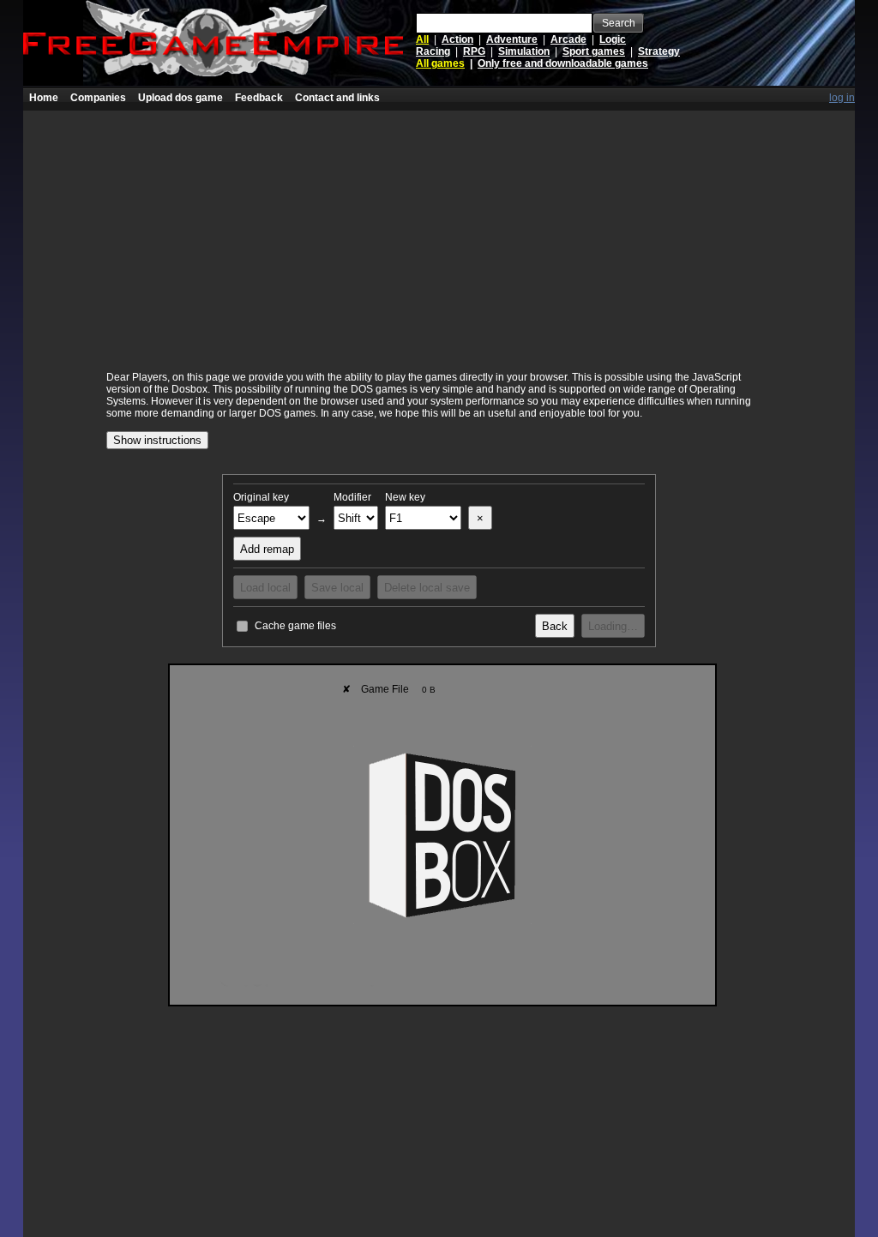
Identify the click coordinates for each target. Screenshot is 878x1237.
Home (43, 98)
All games (440, 63)
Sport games (593, 51)
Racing (433, 51)
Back (555, 626)
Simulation (524, 51)
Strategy (659, 51)
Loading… (613, 626)
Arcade (568, 39)
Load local (265, 587)
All (422, 39)
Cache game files (295, 626)
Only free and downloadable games (563, 63)
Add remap (267, 549)
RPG (474, 51)
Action (457, 39)
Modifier (352, 497)
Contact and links (337, 98)
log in (842, 98)
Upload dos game (180, 98)
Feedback (259, 98)
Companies (98, 98)
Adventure (512, 39)
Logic (612, 39)
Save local (337, 587)
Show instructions (157, 440)
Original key (261, 497)
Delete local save (427, 587)
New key (405, 497)
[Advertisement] (439, 231)
